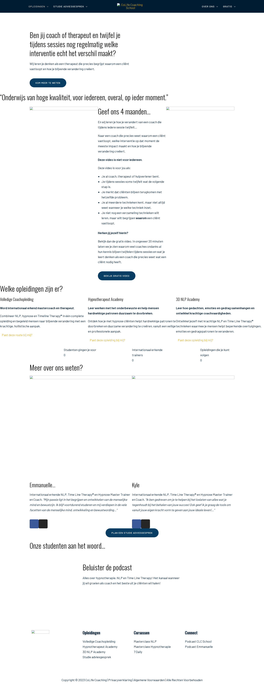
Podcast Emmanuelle (199, 646)
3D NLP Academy (94, 652)
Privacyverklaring (120, 680)
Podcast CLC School (198, 641)
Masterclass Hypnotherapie (152, 646)
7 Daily (138, 652)
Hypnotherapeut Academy (100, 646)
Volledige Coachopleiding (99, 641)
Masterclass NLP (145, 641)
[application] (46, 6)
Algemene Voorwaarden (149, 680)
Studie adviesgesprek (97, 657)
